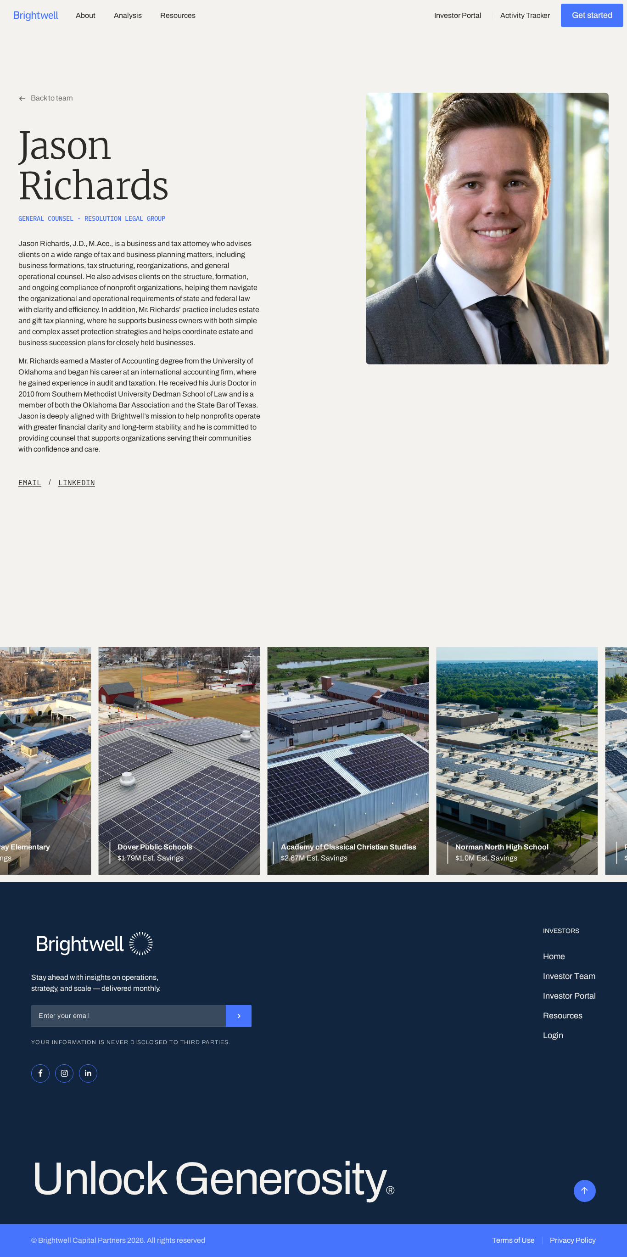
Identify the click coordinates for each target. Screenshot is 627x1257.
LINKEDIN (76, 482)
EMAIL (29, 482)
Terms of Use (513, 1240)
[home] (36, 15)
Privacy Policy (573, 1240)
